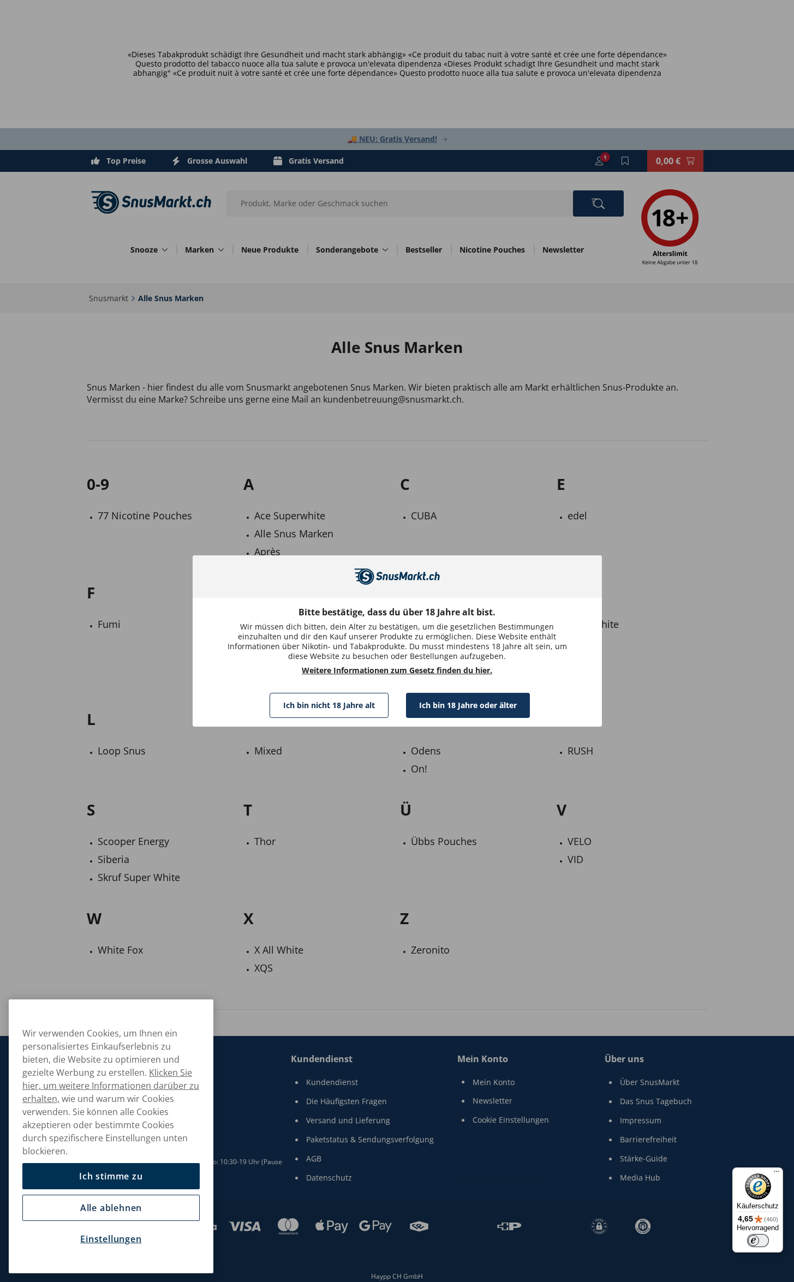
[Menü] (776, 1174)
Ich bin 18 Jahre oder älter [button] (468, 705)
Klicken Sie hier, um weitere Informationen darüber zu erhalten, (110, 1086)
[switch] (758, 1240)
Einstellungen (110, 1239)
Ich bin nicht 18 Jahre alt (329, 705)
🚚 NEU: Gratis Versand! (392, 139)
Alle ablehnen (111, 1208)
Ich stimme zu (110, 1176)
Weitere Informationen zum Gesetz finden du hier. (397, 670)
